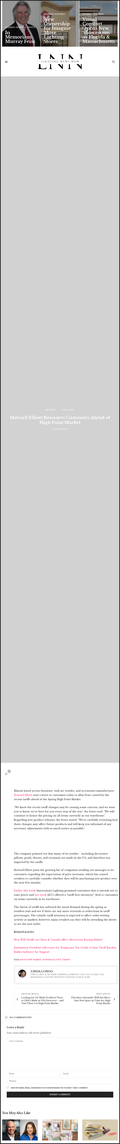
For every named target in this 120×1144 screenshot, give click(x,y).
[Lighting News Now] (60, 62)
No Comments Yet (21, 1017)
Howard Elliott (23, 795)
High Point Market (31, 960)
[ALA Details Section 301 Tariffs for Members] (100, 1129)
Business (10, 27)
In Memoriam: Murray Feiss (20, 37)
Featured (21, 27)
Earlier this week (24, 890)
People (31, 27)
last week (40, 894)
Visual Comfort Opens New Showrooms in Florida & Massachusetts (98, 30)
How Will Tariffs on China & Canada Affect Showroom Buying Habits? (58, 939)
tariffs (66, 960)
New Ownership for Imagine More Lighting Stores (57, 30)
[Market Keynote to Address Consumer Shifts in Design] (20, 1129)
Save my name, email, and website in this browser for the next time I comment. (49, 1088)
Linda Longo (61, 429)
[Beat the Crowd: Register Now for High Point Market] (60, 1129)
